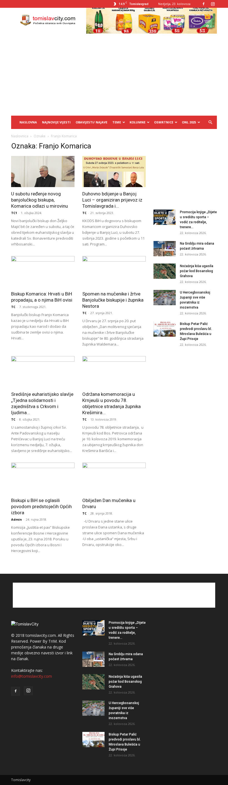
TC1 (14, 213)
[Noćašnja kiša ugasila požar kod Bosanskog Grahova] (164, 271)
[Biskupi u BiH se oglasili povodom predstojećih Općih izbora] (43, 478)
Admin (16, 519)
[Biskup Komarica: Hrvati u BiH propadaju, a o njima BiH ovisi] (43, 271)
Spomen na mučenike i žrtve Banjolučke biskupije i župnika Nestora (112, 300)
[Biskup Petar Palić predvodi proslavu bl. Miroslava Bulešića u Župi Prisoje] (164, 329)
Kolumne (137, 122)
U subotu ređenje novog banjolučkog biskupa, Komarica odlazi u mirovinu (39, 200)
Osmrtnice (163, 122)
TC (84, 213)
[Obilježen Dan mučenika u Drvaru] (114, 478)
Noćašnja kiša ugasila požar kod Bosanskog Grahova (196, 271)
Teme (116, 122)
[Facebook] (203, 4)
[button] (210, 122)
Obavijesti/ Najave (91, 122)
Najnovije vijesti (56, 122)
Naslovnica (19, 136)
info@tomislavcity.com (31, 676)
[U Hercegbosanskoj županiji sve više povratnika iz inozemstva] (164, 297)
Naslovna (28, 122)
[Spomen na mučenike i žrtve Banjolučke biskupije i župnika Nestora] (114, 271)
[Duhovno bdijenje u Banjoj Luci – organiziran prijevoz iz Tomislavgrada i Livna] (114, 171)
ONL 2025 (189, 122)
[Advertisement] (114, 74)
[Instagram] (213, 4)
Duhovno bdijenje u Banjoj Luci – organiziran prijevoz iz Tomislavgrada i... (112, 200)
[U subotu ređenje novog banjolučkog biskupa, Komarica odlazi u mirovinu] (43, 171)
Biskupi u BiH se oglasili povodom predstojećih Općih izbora (41, 506)
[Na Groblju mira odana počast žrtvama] (164, 248)
